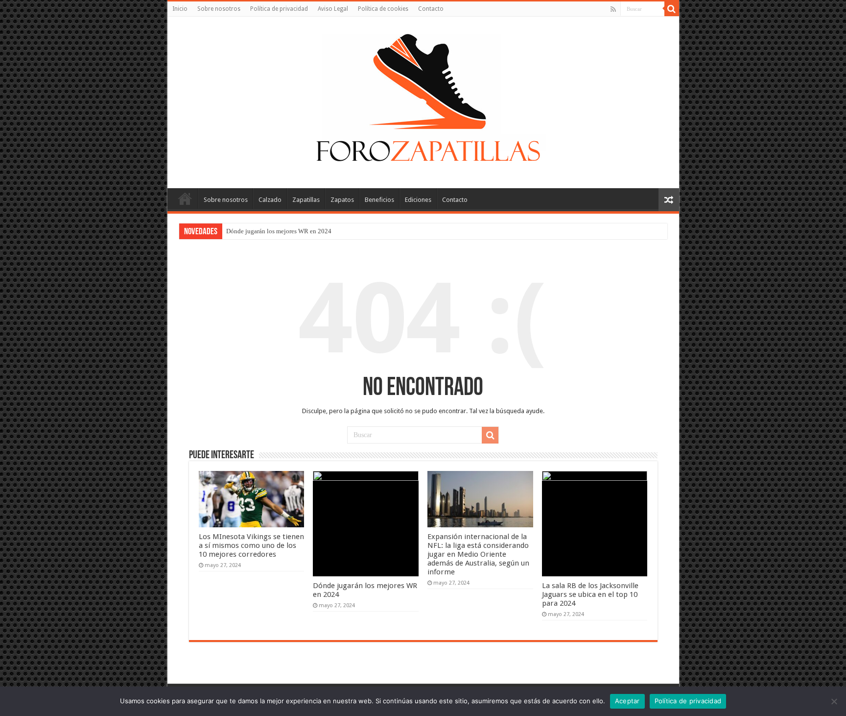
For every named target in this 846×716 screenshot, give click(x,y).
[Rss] (613, 9)
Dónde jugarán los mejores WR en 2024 (278, 231)
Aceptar (627, 701)
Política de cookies (383, 8)
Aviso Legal (333, 8)
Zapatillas (306, 199)
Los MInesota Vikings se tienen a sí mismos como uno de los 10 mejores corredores (251, 545)
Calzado (270, 199)
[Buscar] (671, 8)
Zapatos (342, 199)
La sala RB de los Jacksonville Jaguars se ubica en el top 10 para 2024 (590, 594)
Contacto (431, 8)
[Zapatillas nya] (423, 100)
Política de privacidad (279, 8)
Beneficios (379, 199)
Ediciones (418, 199)
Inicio (180, 8)
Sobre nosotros (218, 8)
